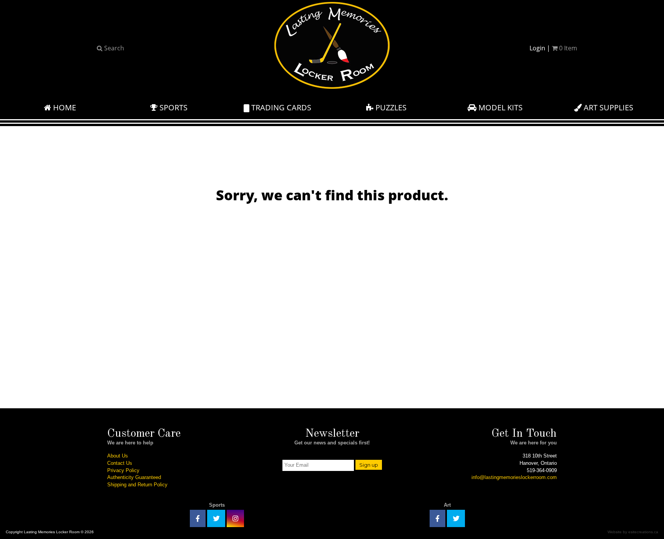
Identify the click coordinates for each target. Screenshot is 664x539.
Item (568, 48)
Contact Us (119, 463)
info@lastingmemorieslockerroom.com (514, 477)
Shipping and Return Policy (137, 484)
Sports (173, 107)
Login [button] (537, 48)
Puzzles (390, 107)
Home (63, 107)
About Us (117, 456)
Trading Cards (280, 107)
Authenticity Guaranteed (134, 477)
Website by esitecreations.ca (633, 532)
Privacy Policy (123, 470)
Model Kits (499, 107)
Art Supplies (607, 107)
